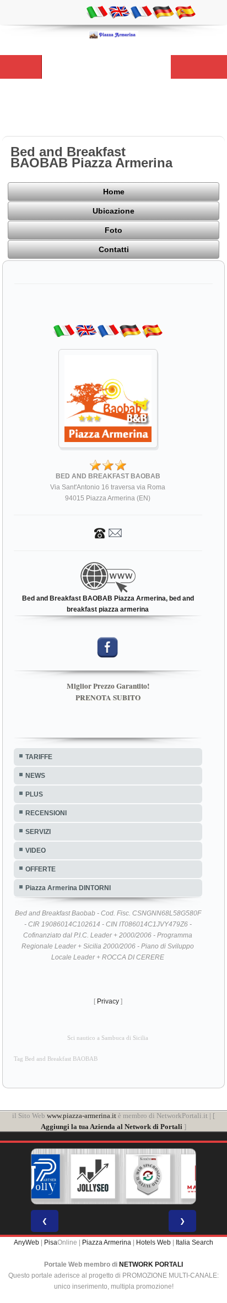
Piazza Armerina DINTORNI (68, 888)
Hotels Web (153, 1242)
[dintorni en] (119, 11)
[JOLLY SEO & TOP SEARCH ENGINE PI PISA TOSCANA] (93, 1176)
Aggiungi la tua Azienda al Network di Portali (111, 1126)
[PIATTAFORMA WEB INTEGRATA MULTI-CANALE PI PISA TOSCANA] (148, 1176)
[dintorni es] (185, 11)
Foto (113, 230)
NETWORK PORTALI (151, 1264)
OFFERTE (40, 869)
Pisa (50, 1242)
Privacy (108, 1001)
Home (114, 191)
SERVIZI (38, 832)
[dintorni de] (163, 11)
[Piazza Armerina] (113, 35)
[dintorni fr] (141, 11)
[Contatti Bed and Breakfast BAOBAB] (108, 532)
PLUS (34, 794)
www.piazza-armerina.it (81, 1115)
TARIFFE (38, 757)
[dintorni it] (97, 11)
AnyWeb (26, 1242)
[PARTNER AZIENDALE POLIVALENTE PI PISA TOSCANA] (38, 1176)
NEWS (35, 775)
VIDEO (35, 850)
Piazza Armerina (106, 1242)
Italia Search (194, 1242)
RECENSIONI (46, 813)
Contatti (114, 249)
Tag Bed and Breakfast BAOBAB (56, 1059)
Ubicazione (113, 210)
